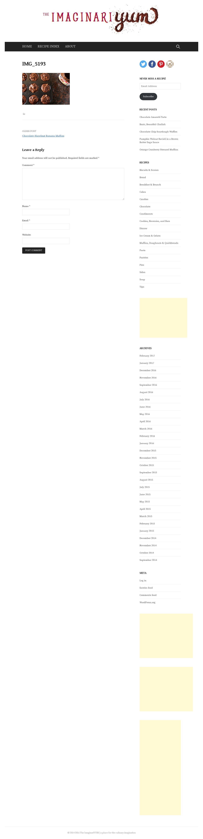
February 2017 (147, 355)
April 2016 (145, 421)
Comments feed (148, 595)
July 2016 (145, 399)
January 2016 (147, 443)
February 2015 (147, 523)
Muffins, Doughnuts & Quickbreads (159, 243)
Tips (142, 286)
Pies (142, 264)
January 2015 (147, 530)
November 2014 (148, 545)
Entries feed (146, 587)
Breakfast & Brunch (150, 184)
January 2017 (147, 363)
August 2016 (146, 392)
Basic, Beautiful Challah (153, 124)
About (70, 47)
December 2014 (148, 538)
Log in (143, 580)
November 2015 (148, 457)
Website (26, 234)
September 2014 (148, 560)
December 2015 (148, 450)
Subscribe (148, 96)
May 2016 (145, 414)
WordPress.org (147, 602)
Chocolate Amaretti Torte (153, 117)
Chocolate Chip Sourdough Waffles (158, 131)
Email (26, 220)
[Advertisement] (163, 318)
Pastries (144, 257)
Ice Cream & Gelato (150, 235)
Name (26, 206)
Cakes (143, 191)
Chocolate (145, 206)
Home (27, 47)
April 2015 (145, 509)
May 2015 (145, 501)
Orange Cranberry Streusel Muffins (159, 149)
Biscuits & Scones (149, 170)
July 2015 (145, 487)
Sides (142, 272)
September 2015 (148, 472)
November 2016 (148, 377)
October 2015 (147, 465)
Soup (142, 279)
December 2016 (148, 370)
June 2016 (145, 406)
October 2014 (147, 552)
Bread (143, 177)
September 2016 (148, 385)
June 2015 (145, 494)
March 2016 (146, 428)
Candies (144, 199)
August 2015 (146, 479)
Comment (28, 165)
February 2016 (147, 436)
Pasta (142, 250)
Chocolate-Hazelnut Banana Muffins (43, 136)
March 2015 (146, 516)
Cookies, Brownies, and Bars (155, 221)
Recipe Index (48, 47)
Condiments (146, 213)
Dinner (143, 228)
